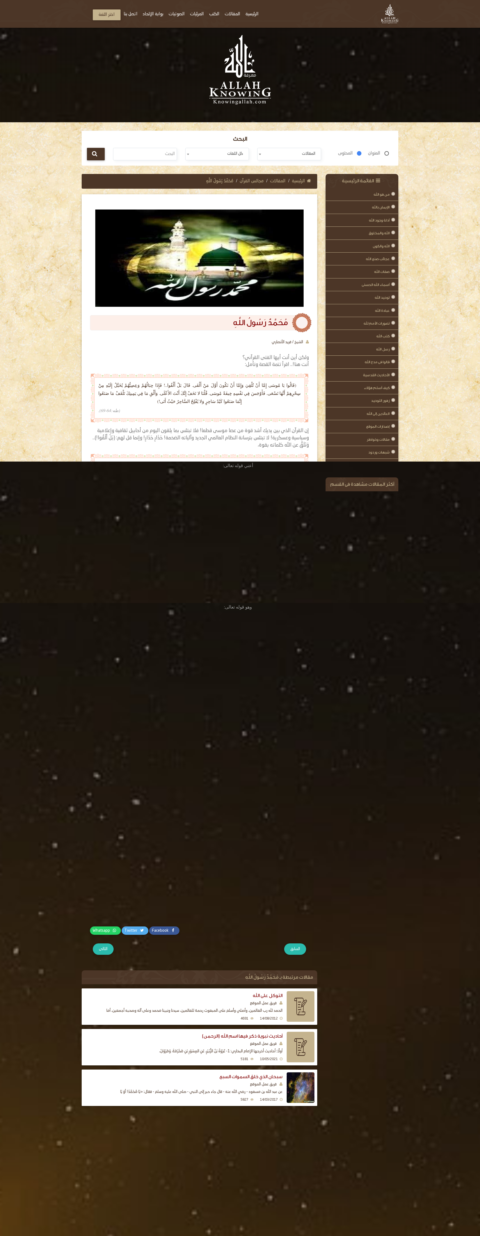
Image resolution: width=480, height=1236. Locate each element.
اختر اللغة (107, 15)
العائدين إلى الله (378, 414)
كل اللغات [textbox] (235, 154)
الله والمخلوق (379, 233)
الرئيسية (298, 181)
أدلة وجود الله (379, 220)
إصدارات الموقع (378, 426)
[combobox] (289, 154)
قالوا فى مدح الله (377, 362)
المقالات (278, 181)
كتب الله (383, 336)
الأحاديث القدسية (376, 375)
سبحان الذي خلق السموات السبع (250, 1076)
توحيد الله (382, 297)
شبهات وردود (379, 452)
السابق (295, 949)
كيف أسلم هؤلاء (377, 388)
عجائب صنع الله (378, 259)
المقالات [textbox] (308, 154)
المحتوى (345, 153)
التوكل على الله (267, 995)
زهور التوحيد (380, 400)
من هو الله (382, 194)
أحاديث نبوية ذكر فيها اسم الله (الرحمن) (242, 1036)
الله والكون (381, 246)
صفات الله (382, 272)
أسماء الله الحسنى (376, 285)
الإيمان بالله (381, 207)
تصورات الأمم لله (377, 323)
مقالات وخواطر (378, 439)
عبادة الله (382, 310)
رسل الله (383, 349)
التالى (103, 949)
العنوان (374, 153)
